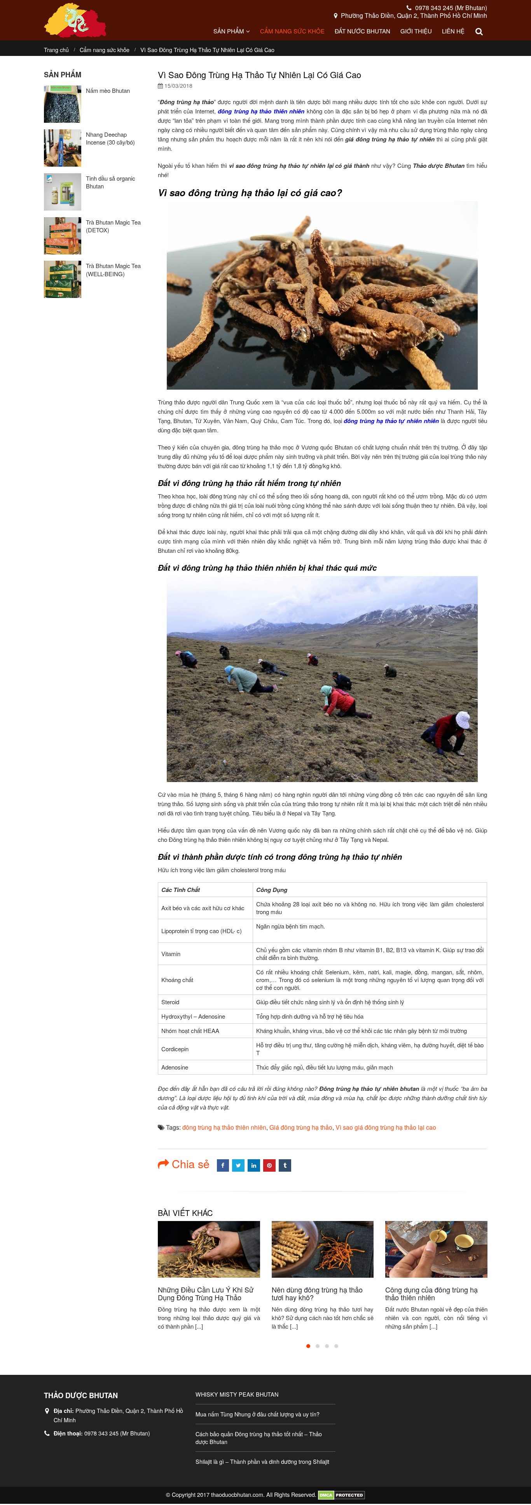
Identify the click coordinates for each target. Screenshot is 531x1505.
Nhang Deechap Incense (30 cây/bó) (110, 138)
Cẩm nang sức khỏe (292, 31)
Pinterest (269, 1165)
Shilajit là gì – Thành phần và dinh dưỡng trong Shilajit (262, 1461)
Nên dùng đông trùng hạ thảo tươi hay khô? (317, 1293)
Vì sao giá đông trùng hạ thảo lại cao (385, 1127)
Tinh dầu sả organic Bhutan (110, 182)
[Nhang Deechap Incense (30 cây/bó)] (62, 148)
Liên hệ (453, 31)
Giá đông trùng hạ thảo (300, 1127)
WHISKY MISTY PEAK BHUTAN (237, 1394)
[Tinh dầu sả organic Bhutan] (62, 192)
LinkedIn (254, 1165)
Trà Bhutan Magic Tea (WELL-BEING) (113, 270)
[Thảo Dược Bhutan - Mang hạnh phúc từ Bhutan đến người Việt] (75, 20)
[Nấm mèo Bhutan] (62, 104)
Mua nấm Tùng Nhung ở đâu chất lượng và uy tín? (258, 1414)
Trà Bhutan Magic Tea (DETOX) (113, 226)
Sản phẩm (228, 31)
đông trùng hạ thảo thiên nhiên (224, 1127)
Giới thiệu (416, 31)
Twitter (238, 1165)
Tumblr (285, 1165)
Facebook (223, 1165)
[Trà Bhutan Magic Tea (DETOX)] (62, 235)
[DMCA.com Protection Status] (341, 1494)
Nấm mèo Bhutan (108, 90)
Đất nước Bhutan (362, 31)
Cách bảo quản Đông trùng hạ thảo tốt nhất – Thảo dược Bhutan (259, 1438)
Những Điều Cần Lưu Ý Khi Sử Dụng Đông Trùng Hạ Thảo (205, 1293)
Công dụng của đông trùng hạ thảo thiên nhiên (431, 1293)
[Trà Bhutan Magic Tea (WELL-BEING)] (62, 279)
